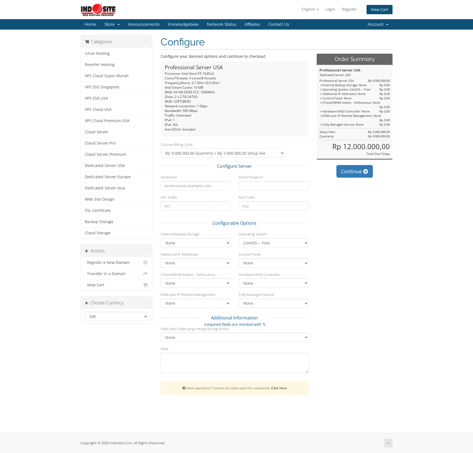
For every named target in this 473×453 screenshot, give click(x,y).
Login (330, 9)
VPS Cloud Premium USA (107, 120)
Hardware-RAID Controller (259, 274)
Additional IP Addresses (179, 254)
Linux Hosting (97, 53)
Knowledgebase (183, 24)
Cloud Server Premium (105, 154)
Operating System (253, 234)
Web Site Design (100, 199)
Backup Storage (99, 221)
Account (377, 24)
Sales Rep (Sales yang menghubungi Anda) (195, 328)
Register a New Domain (107, 262)
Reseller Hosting (100, 64)
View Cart (379, 9)
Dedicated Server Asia (105, 188)
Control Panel (250, 254)
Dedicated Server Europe (108, 176)
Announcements (144, 24)
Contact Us (278, 24)
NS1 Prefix (169, 197)
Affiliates (252, 24)
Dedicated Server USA (105, 165)
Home (90, 24)
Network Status (221, 24)
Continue (352, 171)
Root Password (251, 177)
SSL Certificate (98, 210)
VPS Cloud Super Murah (107, 75)
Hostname (169, 177)
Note (164, 348)
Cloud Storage (98, 232)
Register (349, 9)
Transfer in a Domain (105, 273)
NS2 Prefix (247, 197)
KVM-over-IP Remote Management (188, 294)
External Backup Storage (180, 234)
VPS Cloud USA (98, 109)
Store (111, 24)
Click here (279, 388)
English (309, 9)
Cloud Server (96, 131)
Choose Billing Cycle (176, 144)
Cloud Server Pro (100, 143)
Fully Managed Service (256, 294)
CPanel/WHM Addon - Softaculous (188, 274)
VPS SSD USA (96, 98)
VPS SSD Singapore (102, 87)
